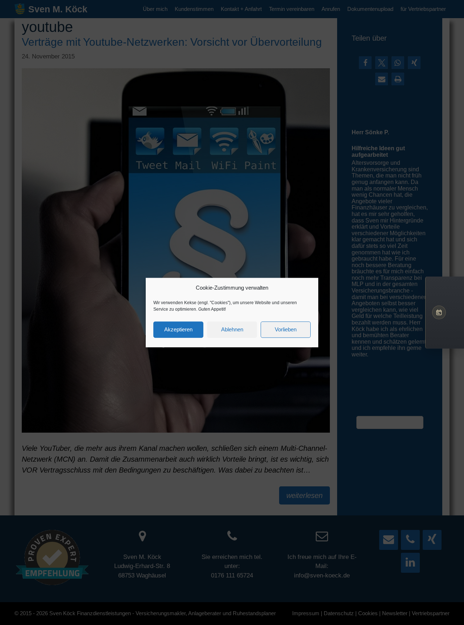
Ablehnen (232, 329)
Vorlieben (286, 329)
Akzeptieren (178, 329)
